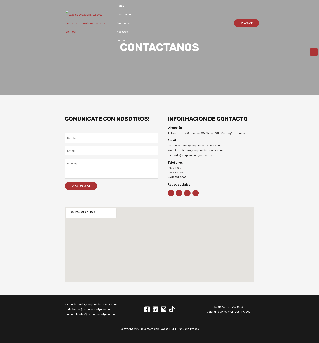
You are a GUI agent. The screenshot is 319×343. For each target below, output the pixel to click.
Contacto (122, 40)
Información (125, 14)
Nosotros (122, 31)
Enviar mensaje (81, 185)
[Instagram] (163, 309)
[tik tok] (172, 309)
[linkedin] (155, 309)
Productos (123, 23)
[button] (246, 23)
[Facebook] (147, 309)
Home (120, 5)
